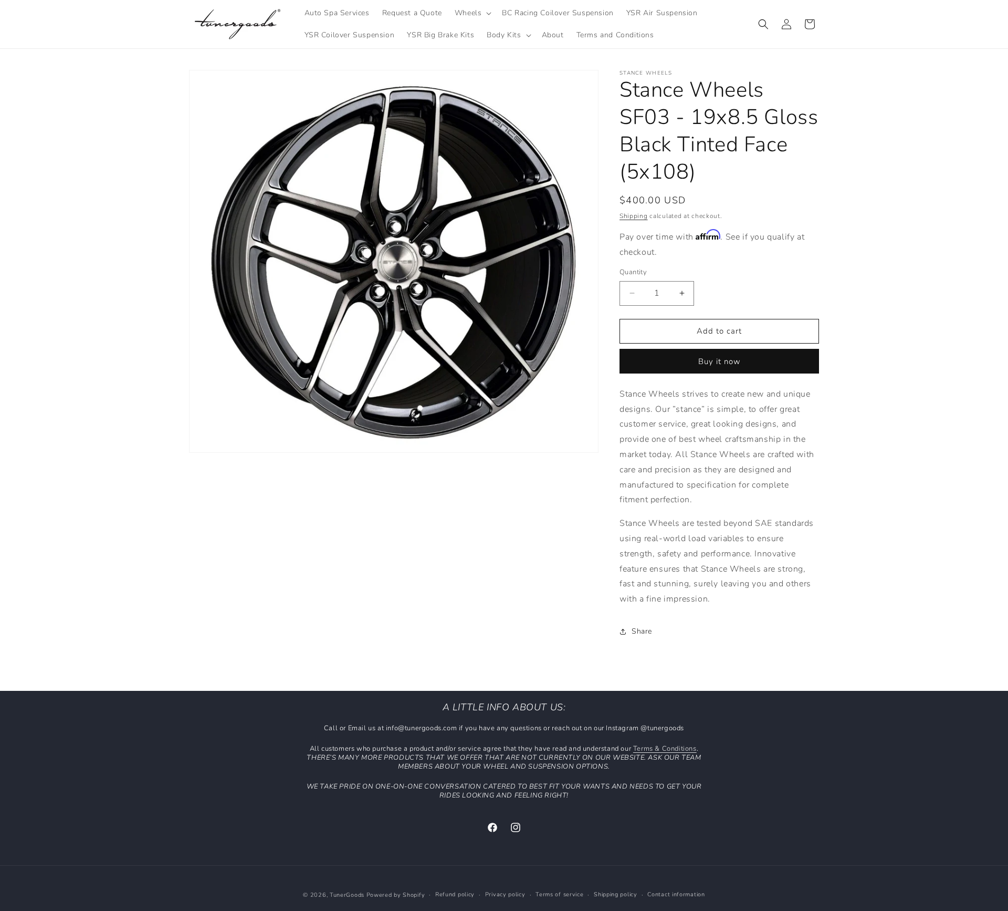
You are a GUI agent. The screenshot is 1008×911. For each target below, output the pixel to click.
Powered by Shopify (395, 895)
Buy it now (719, 361)
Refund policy (455, 894)
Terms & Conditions (665, 748)
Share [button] (642, 631)
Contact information (676, 894)
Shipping (634, 216)
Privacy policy (505, 894)
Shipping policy (615, 894)
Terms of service (559, 894)
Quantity (633, 272)
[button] (472, 13)
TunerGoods (347, 895)
